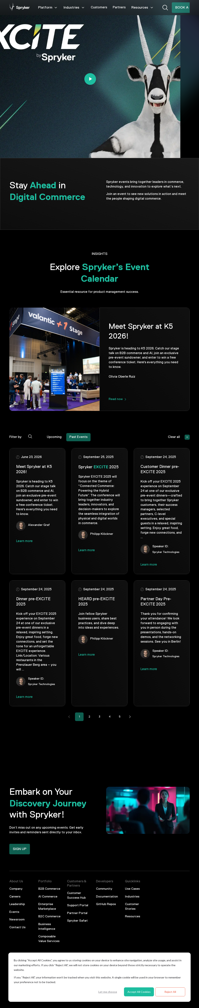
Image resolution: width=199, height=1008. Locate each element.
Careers (14, 896)
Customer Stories (132, 907)
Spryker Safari (77, 920)
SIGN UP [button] (19, 849)
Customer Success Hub (76, 895)
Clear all (174, 437)
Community (104, 888)
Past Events (78, 437)
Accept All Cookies (139, 991)
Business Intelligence (46, 927)
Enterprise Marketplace (47, 907)
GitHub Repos (106, 904)
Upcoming (54, 437)
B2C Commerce (49, 916)
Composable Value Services (48, 939)
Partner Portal (77, 913)
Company (16, 888)
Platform (45, 7)
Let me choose (107, 991)
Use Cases (132, 888)
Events (14, 912)
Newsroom (16, 919)
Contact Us (17, 927)
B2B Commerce (49, 888)
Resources (139, 7)
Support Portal (77, 905)
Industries (71, 7)
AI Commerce (47, 896)
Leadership (17, 904)
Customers (99, 7)
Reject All (170, 991)
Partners (119, 7)
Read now (116, 399)
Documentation (107, 896)
